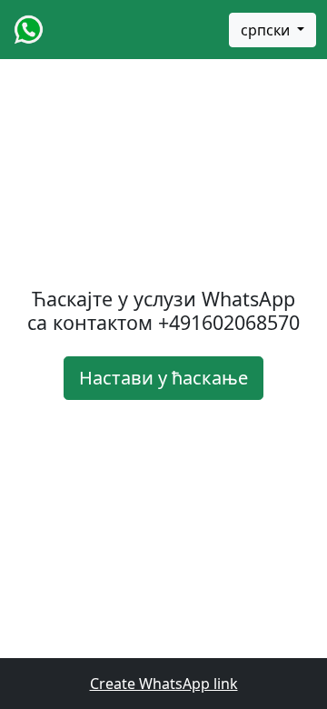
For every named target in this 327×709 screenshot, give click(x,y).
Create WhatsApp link (164, 684)
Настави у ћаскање (163, 377)
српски (267, 30)
